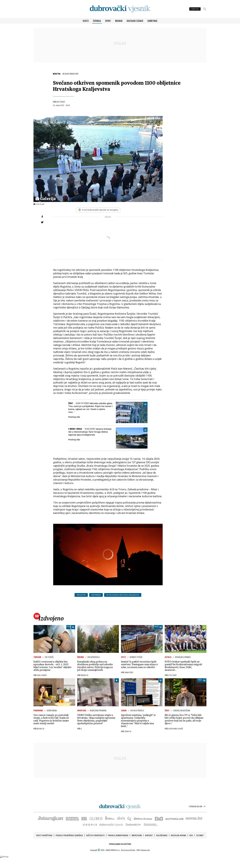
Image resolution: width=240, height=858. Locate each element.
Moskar (118, 21)
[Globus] (96, 818)
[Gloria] (121, 818)
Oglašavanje (162, 835)
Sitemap (200, 835)
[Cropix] (89, 824)
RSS (191, 835)
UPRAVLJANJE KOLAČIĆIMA (120, 844)
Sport (108, 21)
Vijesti (86, 21)
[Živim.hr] (110, 818)
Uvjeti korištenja (44, 835)
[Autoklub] (174, 818)
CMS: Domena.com (143, 850)
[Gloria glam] (129, 818)
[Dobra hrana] (143, 818)
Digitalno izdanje (135, 21)
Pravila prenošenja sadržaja (69, 835)
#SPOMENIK (96, 595)
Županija (97, 21)
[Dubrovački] (120, 9)
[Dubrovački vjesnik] (111, 824)
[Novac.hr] (194, 818)
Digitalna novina (178, 835)
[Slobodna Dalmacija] (72, 818)
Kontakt (149, 835)
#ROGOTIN (81, 595)
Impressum (137, 835)
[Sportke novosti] (84, 818)
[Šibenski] (150, 824)
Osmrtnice (152, 21)
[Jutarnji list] (50, 818)
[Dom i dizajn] (158, 818)
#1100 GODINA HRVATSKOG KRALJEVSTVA (122, 595)
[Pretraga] (205, 9)
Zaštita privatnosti (95, 835)
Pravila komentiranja (118, 835)
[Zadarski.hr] (133, 824)
